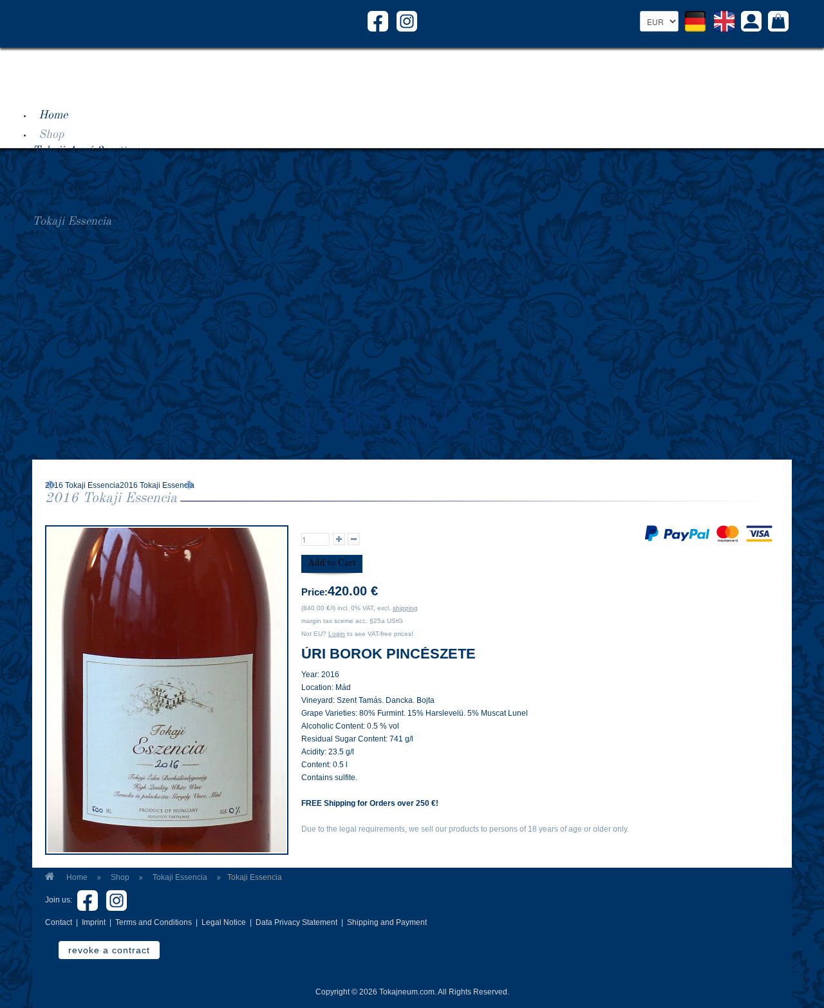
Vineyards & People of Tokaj (103, 417)
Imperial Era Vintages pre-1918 (111, 250)
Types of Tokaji (71, 297)
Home (53, 115)
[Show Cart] (778, 22)
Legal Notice (223, 922)
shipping (405, 607)
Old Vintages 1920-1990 (94, 235)
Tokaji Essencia (71, 221)
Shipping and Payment (387, 922)
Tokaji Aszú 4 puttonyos (93, 165)
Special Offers (67, 264)
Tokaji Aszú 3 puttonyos (93, 150)
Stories (56, 387)
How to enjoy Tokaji (83, 311)
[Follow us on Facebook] (377, 20)
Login (336, 633)
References (66, 367)
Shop (51, 134)
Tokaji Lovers (66, 431)
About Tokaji (72, 281)
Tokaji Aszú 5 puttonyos (93, 179)
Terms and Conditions (153, 922)
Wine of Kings (68, 403)
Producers (64, 329)
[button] (751, 23)
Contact (58, 922)
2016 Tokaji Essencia (82, 485)
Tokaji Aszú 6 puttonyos (93, 193)
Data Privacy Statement (296, 922)
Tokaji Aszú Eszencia (86, 207)
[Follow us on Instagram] (406, 20)
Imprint (94, 922)
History (283, 348)
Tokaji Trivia (65, 445)
